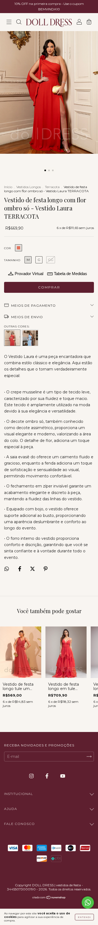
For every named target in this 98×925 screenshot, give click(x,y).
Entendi (84, 917)
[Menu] (9, 22)
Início (8, 187)
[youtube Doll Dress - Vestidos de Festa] (62, 776)
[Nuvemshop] (49, 898)
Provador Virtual (29, 273)
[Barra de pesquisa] (19, 22)
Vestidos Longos (28, 187)
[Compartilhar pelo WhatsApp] (6, 568)
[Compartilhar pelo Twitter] (33, 569)
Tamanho (12, 260)
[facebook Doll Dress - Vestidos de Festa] (47, 776)
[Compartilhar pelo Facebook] (20, 569)
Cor (7, 248)
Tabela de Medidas (70, 273)
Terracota (52, 187)
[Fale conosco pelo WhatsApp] (88, 902)
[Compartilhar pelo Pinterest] (45, 569)
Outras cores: (17, 326)
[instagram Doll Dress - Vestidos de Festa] (32, 776)
